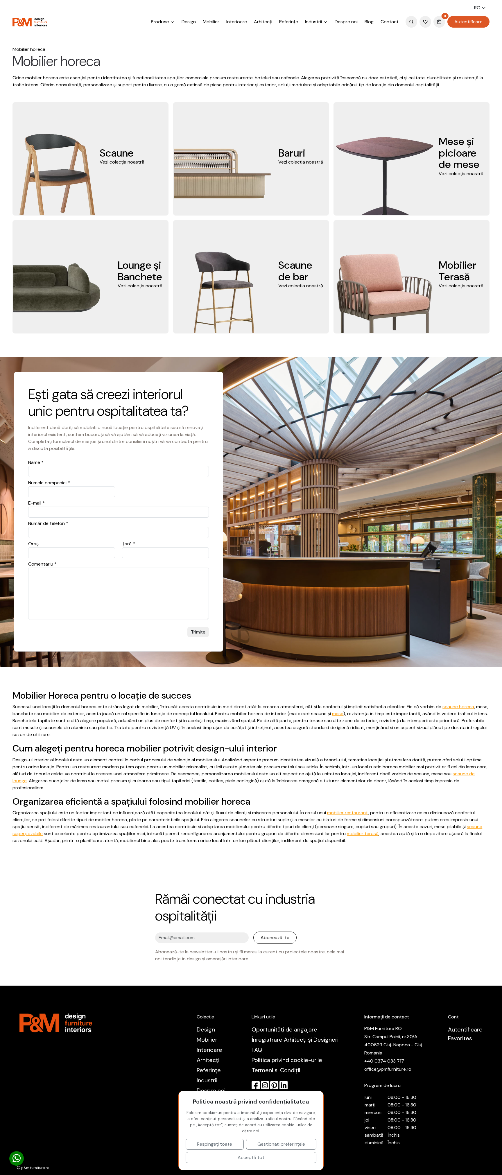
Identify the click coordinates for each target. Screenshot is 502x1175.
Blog (369, 22)
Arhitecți (263, 22)
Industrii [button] (314, 22)
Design (189, 22)
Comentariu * (42, 564)
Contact (390, 22)
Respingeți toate (214, 1144)
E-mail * (36, 503)
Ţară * (128, 544)
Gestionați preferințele (281, 1144)
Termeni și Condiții (276, 1070)
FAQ (257, 1050)
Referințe (288, 22)
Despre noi (346, 22)
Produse (160, 22)
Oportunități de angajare (284, 1029)
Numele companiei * (49, 483)
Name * (36, 462)
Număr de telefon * (48, 523)
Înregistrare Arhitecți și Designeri (295, 1039)
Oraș (33, 544)
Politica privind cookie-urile (287, 1060)
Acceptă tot (251, 1157)
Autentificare (468, 22)
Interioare (236, 22)
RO (478, 8)
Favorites (460, 1038)
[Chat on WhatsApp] (16, 1159)
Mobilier (211, 22)
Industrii (207, 1080)
